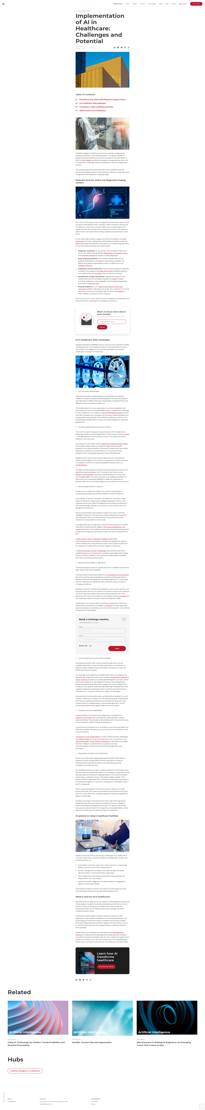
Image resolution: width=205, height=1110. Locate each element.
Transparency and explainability (87, 737)
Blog (167, 4)
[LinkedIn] (4, 1104)
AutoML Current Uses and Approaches (92, 1042)
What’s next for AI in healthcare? (92, 110)
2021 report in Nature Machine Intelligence (93, 539)
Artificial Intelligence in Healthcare (25, 1071)
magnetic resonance (89, 255)
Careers (174, 4)
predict (114, 279)
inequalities (123, 596)
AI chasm (125, 434)
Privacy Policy (94, 1101)
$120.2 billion (86, 160)
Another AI (85, 680)
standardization (81, 465)
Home (127, 4)
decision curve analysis (84, 475)
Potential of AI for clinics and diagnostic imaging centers (102, 99)
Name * (81, 627)
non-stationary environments (117, 575)
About (161, 4)
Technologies (152, 4)
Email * (81, 635)
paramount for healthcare (85, 718)
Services (142, 4)
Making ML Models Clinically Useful (114, 444)
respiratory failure (85, 266)
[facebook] (4, 1107)
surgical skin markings (119, 677)
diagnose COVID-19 (107, 271)
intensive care (93, 283)
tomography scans (120, 253)
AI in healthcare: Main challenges (92, 103)
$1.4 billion (119, 291)
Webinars (184, 4)
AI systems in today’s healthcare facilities (96, 107)
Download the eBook (106, 966)
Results (134, 4)
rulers (78, 680)
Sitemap (93, 1104)
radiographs (107, 253)
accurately (98, 273)
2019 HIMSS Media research (112, 413)
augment (108, 605)
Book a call (83, 646)
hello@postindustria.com (46, 1104)
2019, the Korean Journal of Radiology (92, 551)
